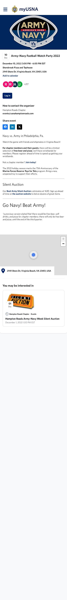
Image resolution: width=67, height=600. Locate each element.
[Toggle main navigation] (5, 9)
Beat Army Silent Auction (19, 191)
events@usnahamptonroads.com (18, 113)
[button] (10, 75)
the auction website (21, 194)
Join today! (31, 162)
